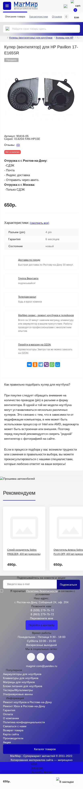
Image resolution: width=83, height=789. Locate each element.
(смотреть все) (39, 222)
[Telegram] (40, 364)
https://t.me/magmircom (41, 657)
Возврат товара (13, 730)
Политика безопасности (42, 591)
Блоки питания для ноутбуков (22, 686)
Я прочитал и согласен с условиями (42, 592)
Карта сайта (11, 734)
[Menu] (7, 6)
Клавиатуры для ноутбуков (20, 678)
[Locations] (54, 6)
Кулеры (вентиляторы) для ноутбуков (30, 37)
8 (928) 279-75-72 (42, 610)
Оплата (8, 714)
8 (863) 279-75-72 (42, 614)
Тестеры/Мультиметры (18, 690)
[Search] (7, 29)
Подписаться (68, 584)
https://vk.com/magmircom (31, 657)
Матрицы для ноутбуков (19, 682)
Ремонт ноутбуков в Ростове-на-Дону (27, 702)
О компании (11, 718)
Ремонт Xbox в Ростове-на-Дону (24, 706)
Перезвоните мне (41, 618)
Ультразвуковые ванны (18, 694)
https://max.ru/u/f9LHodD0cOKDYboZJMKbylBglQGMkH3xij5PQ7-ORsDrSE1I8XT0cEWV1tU (50, 657)
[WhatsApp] (52, 364)
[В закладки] (65, 781)
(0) (18, 144)
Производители (13, 738)
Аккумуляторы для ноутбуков (22, 674)
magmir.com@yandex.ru (41, 666)
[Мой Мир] (57, 364)
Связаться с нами (14, 726)
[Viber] (46, 364)
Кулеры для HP (64, 37)
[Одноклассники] (35, 364)
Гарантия (9, 710)
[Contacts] (65, 6)
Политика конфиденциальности (24, 722)
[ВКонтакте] (29, 364)
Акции (7, 742)
